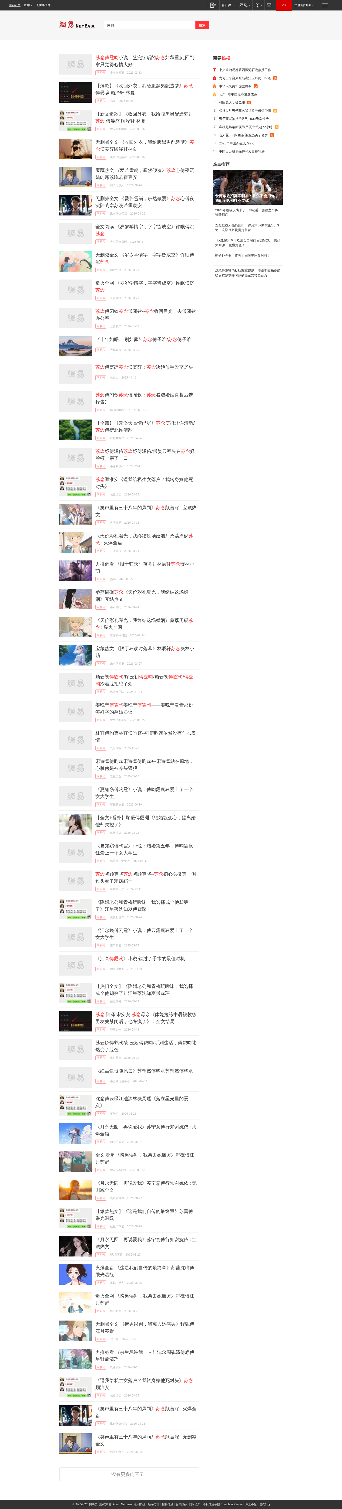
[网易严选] (244, 5)
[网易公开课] (227, 5)
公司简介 (140, 1504)
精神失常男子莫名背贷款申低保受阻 (245, 110)
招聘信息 (167, 1504)
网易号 (101, 73)
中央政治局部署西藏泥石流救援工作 (245, 70)
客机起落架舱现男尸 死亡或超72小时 (245, 127)
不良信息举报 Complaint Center (223, 1504)
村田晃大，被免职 (232, 102)
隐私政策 (195, 1504)
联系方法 (153, 1504)
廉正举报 (251, 1504)
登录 (284, 5)
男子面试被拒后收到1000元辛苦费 (244, 118)
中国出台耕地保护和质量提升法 (242, 151)
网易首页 (14, 5)
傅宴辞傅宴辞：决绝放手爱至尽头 (144, 367)
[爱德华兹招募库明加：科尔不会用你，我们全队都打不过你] (248, 187)
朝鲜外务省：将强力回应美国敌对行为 (243, 255)
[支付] (258, 5)
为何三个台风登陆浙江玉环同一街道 (245, 78)
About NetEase (122, 1504)
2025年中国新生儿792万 (237, 143)
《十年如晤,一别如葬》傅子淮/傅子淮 (143, 339)
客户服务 (181, 1504)
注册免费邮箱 (303, 5)
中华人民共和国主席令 (235, 86)
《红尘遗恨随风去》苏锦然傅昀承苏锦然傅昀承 (144, 1071)
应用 (27, 5)
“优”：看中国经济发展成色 (238, 94)
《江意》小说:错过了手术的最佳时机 (140, 958)
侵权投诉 (264, 1504)
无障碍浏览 (43, 5)
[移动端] (213, 5)
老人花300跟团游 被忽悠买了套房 (243, 135)
